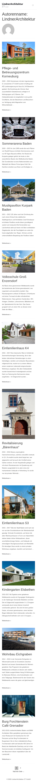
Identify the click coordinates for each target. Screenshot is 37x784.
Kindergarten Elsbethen (18, 589)
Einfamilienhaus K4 (15, 348)
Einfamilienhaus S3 (15, 523)
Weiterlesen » (6, 110)
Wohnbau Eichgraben (17, 654)
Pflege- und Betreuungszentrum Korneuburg (15, 72)
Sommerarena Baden (17, 143)
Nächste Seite (18, 771)
